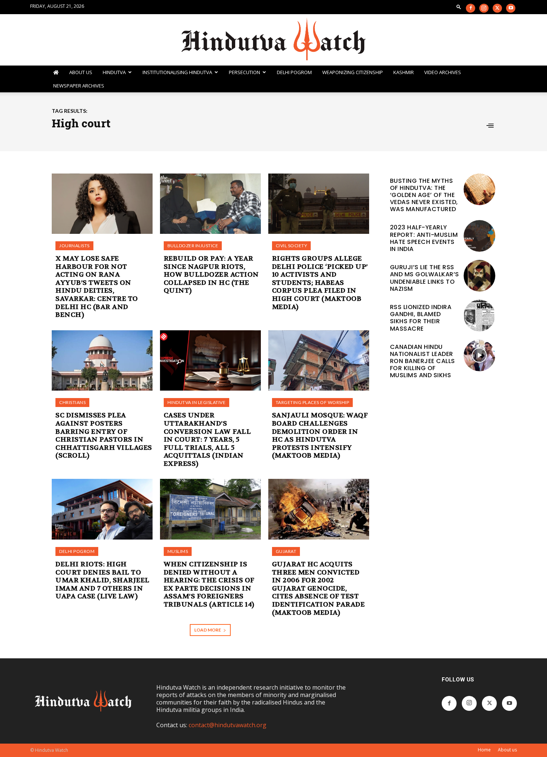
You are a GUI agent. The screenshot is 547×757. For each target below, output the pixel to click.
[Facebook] (470, 8)
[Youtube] (510, 8)
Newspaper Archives (78, 85)
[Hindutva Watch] (273, 40)
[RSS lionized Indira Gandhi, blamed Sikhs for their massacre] (479, 315)
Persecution (244, 72)
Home (484, 750)
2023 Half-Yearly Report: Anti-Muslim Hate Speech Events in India (424, 238)
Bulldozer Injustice (192, 245)
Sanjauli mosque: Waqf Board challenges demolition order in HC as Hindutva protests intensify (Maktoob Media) (320, 435)
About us (507, 750)
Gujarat (286, 551)
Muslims (177, 551)
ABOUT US (80, 72)
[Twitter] (497, 8)
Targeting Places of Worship (312, 402)
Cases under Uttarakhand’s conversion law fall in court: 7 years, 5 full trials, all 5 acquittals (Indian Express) (207, 439)
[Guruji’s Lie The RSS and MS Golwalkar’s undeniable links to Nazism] (479, 276)
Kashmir (403, 72)
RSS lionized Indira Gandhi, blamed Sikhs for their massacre (421, 318)
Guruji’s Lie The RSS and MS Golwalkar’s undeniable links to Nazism (424, 278)
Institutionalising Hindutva (177, 72)
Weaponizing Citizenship (352, 72)
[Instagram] (484, 8)
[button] (458, 6)
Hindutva (114, 72)
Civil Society (291, 245)
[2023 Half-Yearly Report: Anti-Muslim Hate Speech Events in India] (479, 236)
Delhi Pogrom (294, 72)
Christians (72, 402)
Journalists (74, 245)
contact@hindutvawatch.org (227, 725)
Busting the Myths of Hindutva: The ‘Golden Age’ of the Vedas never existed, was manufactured (424, 195)
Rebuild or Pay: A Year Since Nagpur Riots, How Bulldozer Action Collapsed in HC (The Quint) (211, 274)
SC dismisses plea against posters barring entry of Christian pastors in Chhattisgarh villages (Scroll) (103, 435)
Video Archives (442, 72)
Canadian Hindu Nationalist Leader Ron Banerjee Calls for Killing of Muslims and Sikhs (422, 361)
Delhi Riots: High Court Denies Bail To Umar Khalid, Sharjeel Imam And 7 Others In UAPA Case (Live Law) (102, 580)
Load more (207, 630)
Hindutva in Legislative (196, 402)
